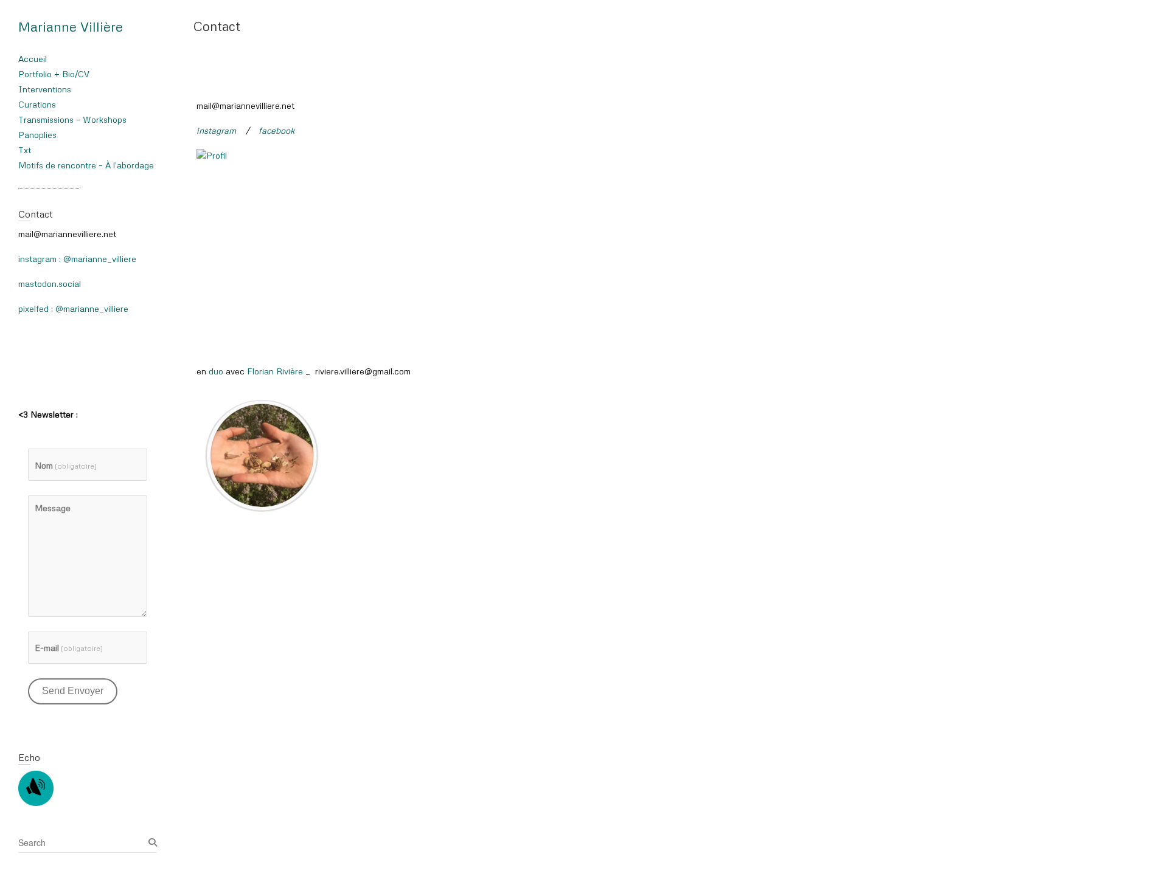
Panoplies (37, 134)
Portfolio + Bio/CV (53, 74)
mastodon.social (49, 283)
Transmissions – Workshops (72, 119)
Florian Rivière (275, 371)
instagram (216, 130)
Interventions (44, 89)
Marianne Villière (70, 26)
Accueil (32, 58)
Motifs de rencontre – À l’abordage (86, 165)
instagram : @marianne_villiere (77, 258)
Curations (37, 104)
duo (216, 371)
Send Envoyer (72, 691)
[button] (260, 454)
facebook (277, 130)
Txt (24, 150)
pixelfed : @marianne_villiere (73, 308)
